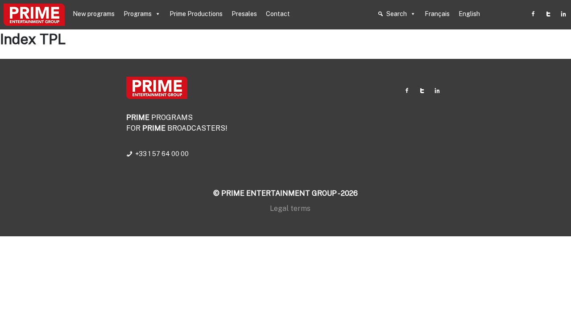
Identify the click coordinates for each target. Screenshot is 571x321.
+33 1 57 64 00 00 (162, 153)
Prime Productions (196, 13)
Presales (244, 13)
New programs (94, 13)
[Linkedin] (563, 14)
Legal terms (290, 208)
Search (396, 13)
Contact (278, 13)
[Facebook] (533, 14)
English (469, 13)
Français (437, 13)
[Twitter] (548, 14)
